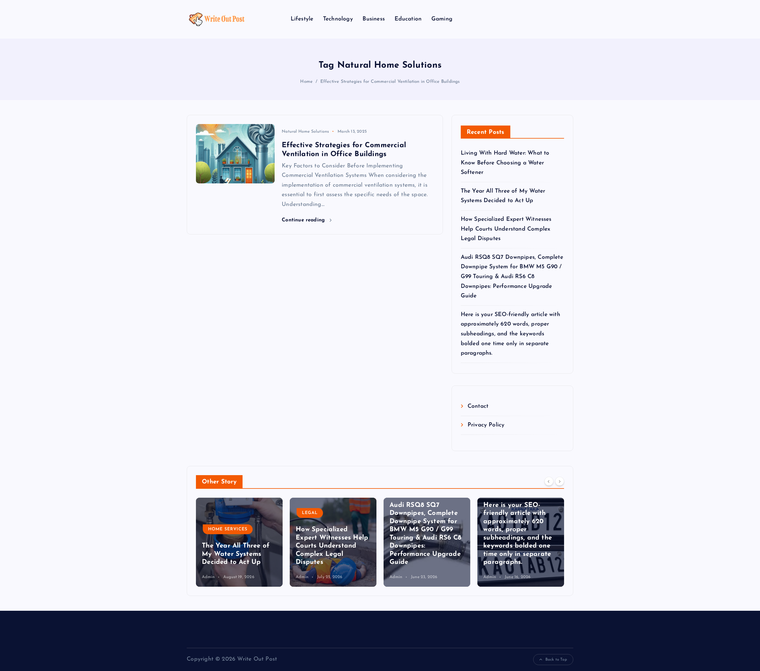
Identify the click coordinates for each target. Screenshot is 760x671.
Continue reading (304, 220)
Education (408, 19)
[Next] (559, 481)
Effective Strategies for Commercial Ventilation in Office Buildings (390, 82)
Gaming (441, 19)
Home (306, 82)
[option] (239, 542)
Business (373, 19)
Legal (310, 513)
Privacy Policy (486, 425)
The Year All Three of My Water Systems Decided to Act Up (236, 554)
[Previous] (548, 481)
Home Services (227, 529)
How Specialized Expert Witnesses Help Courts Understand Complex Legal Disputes (506, 229)
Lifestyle (302, 19)
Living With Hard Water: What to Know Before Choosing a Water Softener (505, 162)
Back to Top (556, 660)
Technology (338, 19)
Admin (208, 577)
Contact (478, 406)
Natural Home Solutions (305, 131)
